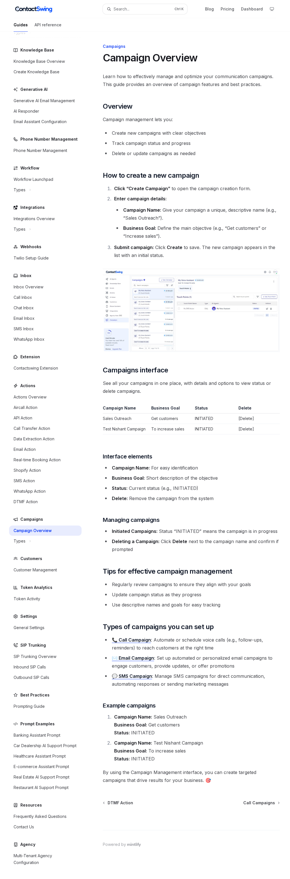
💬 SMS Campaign (132, 676)
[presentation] (50, 455)
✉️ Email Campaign (133, 658)
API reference (48, 24)
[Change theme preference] (271, 9)
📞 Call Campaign (131, 640)
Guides (21, 24)
